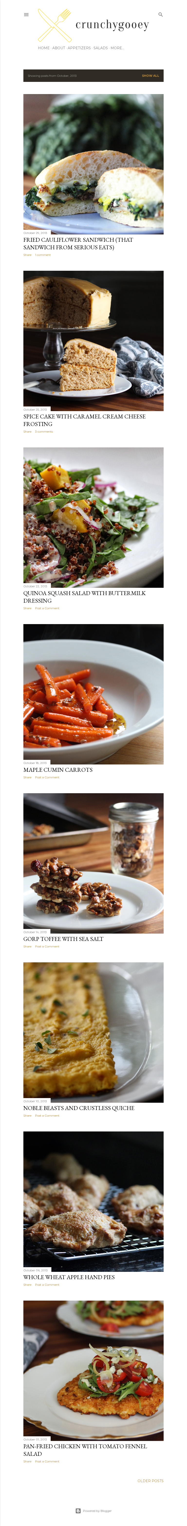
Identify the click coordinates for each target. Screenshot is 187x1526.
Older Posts (151, 1481)
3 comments (44, 431)
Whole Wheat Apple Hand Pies (69, 1277)
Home (44, 48)
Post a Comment (47, 608)
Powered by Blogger (97, 1511)
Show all (150, 75)
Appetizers (79, 48)
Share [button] (27, 255)
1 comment (43, 255)
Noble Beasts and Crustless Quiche (78, 1108)
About (58, 48)
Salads (101, 48)
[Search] (161, 13)
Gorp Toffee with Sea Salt (63, 939)
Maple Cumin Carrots (58, 769)
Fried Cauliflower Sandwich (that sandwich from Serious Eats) (78, 243)
